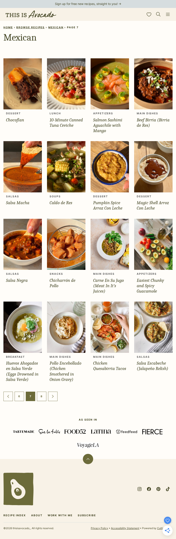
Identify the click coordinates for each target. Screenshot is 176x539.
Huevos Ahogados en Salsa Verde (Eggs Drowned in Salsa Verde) (22, 371)
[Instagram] (139, 489)
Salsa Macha (17, 202)
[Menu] (168, 14)
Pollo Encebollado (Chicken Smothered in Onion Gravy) (65, 371)
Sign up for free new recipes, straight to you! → (88, 4)
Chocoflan (15, 119)
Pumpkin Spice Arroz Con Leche (107, 205)
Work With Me (60, 515)
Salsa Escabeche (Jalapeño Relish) (152, 366)
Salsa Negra (17, 280)
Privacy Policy (99, 528)
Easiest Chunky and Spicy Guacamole (150, 286)
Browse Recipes (30, 27)
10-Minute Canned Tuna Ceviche (66, 122)
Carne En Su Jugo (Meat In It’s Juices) (108, 286)
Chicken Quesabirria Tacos (109, 366)
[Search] (158, 14)
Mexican (55, 27)
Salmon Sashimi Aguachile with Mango (107, 125)
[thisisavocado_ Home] (31, 14)
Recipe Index (14, 515)
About (36, 515)
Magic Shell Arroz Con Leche (153, 205)
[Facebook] (149, 489)
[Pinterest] (158, 489)
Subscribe (87, 515)
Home (8, 27)
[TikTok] (168, 489)
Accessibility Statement (125, 528)
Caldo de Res (61, 202)
